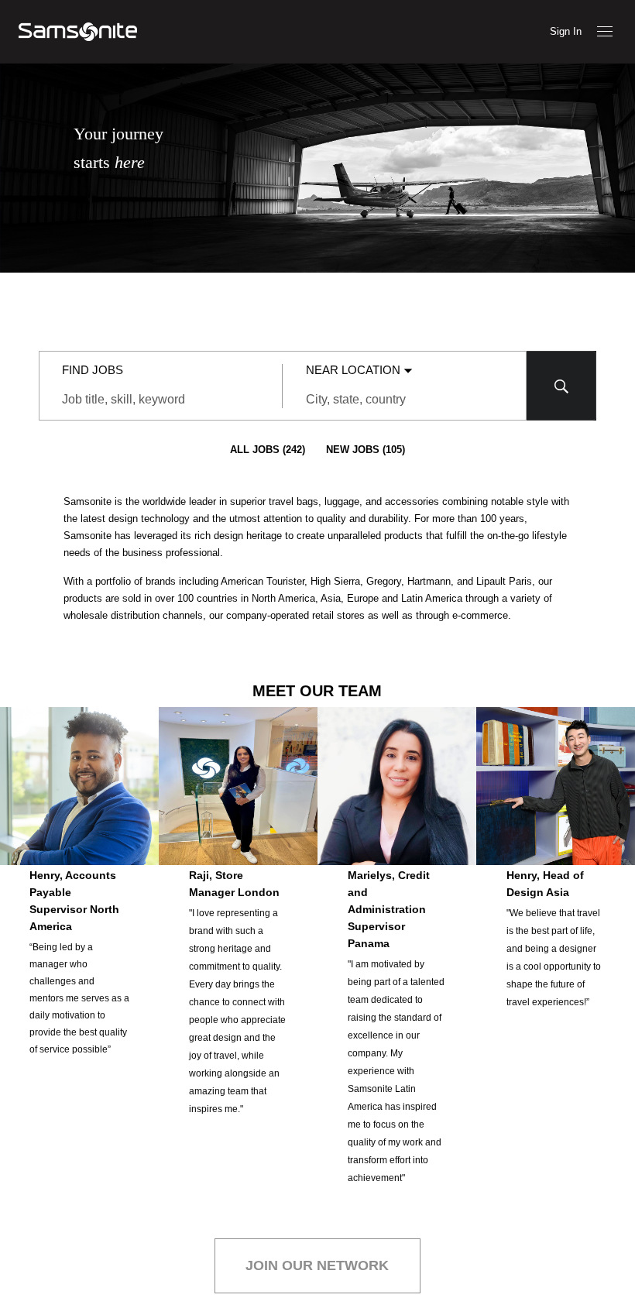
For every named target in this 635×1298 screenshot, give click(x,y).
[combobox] (160, 399)
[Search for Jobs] (561, 386)
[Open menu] (604, 31)
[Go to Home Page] (78, 31)
